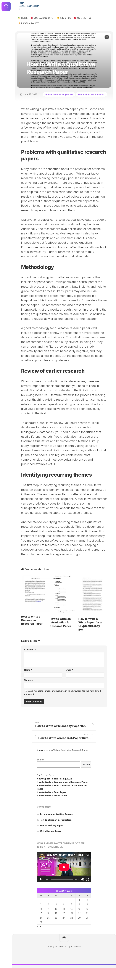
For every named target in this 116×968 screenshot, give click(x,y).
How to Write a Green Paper (52, 795)
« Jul (39, 926)
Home (24, 18)
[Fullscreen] (87, 879)
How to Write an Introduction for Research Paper (60, 622)
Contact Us (84, 18)
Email (69, 670)
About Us (65, 18)
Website (28, 680)
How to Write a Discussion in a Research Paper (62, 782)
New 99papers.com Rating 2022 (54, 778)
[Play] (40, 879)
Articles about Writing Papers (59, 94)
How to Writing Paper (51, 825)
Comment (30, 649)
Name (28, 670)
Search (40, 759)
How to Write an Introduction (91, 94)
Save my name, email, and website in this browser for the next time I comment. (62, 693)
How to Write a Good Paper (51, 792)
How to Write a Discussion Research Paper (32, 620)
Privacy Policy (30, 23)
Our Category (41, 18)
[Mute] (82, 879)
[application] (64, 867)
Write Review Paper (50, 831)
